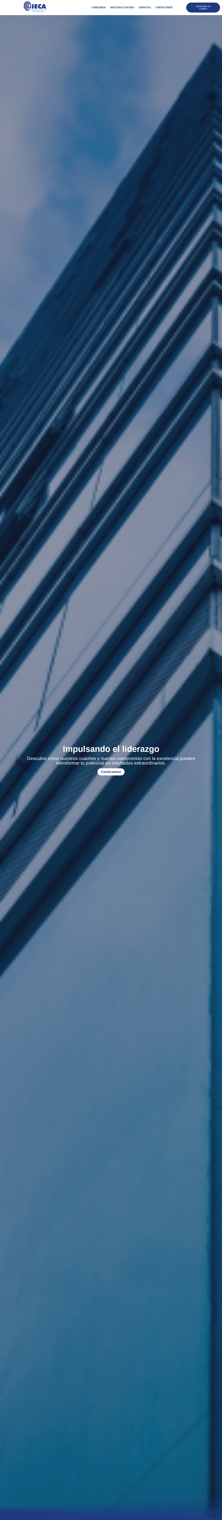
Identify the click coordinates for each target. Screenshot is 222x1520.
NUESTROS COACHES (122, 7)
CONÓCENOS (99, 7)
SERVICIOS (145, 7)
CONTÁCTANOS (164, 7)
